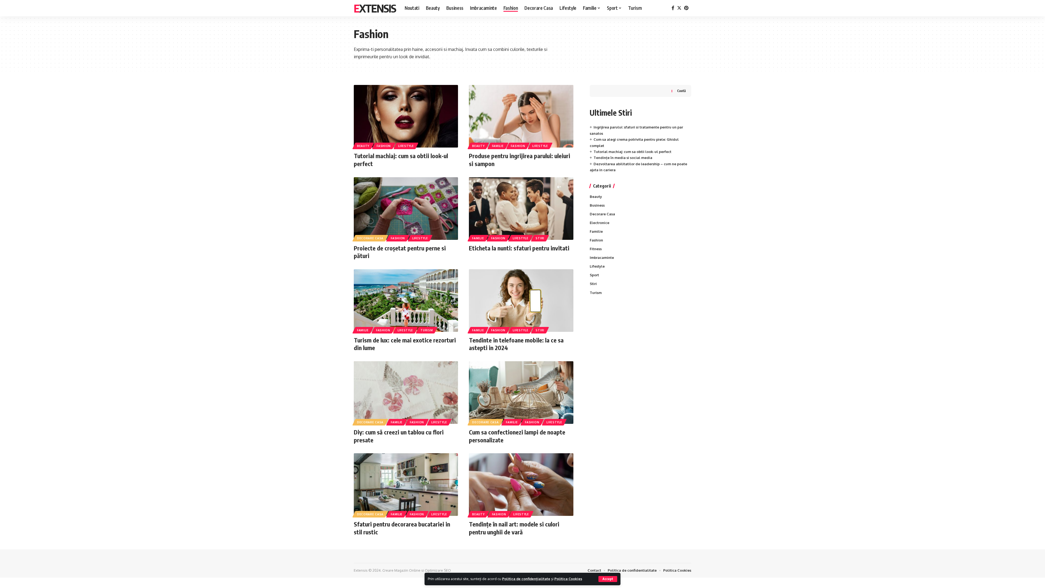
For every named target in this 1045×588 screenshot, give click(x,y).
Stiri (540, 238)
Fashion (384, 146)
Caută (681, 91)
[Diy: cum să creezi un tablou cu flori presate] (406, 392)
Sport (594, 275)
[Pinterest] (686, 8)
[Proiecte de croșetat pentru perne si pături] (406, 208)
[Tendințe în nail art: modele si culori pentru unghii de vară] (521, 484)
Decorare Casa (370, 238)
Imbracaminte (602, 257)
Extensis (375, 8)
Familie (498, 146)
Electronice (599, 222)
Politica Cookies (568, 579)
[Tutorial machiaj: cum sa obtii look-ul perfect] (406, 116)
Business (597, 205)
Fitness (596, 249)
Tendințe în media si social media (623, 157)
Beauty (363, 146)
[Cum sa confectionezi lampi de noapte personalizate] (521, 392)
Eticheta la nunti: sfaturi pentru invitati (519, 248)
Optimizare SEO (438, 570)
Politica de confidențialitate (526, 579)
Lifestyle (406, 146)
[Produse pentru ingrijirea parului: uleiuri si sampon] (521, 116)
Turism (426, 330)
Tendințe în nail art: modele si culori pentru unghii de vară (514, 528)
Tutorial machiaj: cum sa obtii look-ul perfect (632, 151)
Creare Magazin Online (401, 570)
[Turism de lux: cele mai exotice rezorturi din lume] (406, 300)
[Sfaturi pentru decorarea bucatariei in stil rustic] (406, 484)
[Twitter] (679, 8)
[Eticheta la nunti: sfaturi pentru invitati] (521, 208)
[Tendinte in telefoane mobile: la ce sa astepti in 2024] (521, 300)
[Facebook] (673, 8)
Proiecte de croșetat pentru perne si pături (400, 252)
